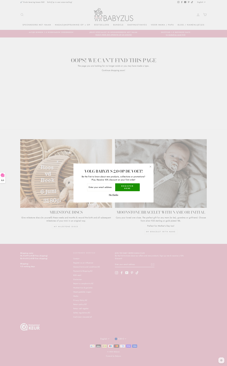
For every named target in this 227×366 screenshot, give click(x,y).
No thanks (113, 194)
